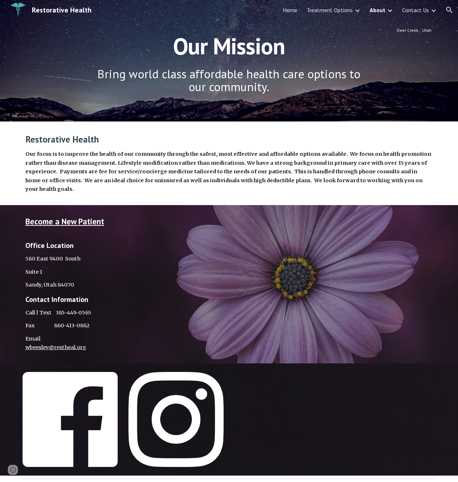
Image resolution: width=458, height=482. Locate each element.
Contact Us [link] (415, 10)
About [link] (377, 10)
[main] (229, 60)
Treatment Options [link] (330, 10)
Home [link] (290, 10)
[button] (449, 10)
